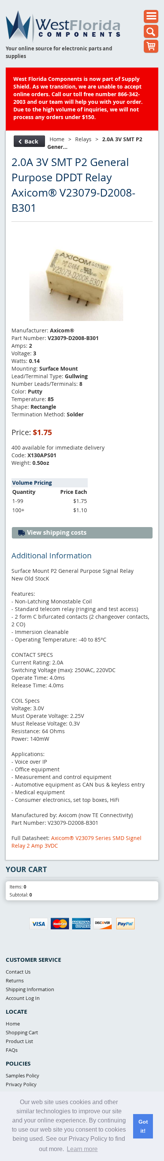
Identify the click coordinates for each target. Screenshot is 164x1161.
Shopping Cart (22, 1032)
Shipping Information (30, 989)
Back (31, 141)
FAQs (12, 1050)
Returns (15, 980)
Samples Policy (22, 1075)
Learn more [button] (82, 1149)
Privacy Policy (21, 1084)
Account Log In (23, 998)
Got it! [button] (143, 1126)
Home (57, 139)
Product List (19, 1041)
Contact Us (18, 971)
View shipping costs (56, 532)
